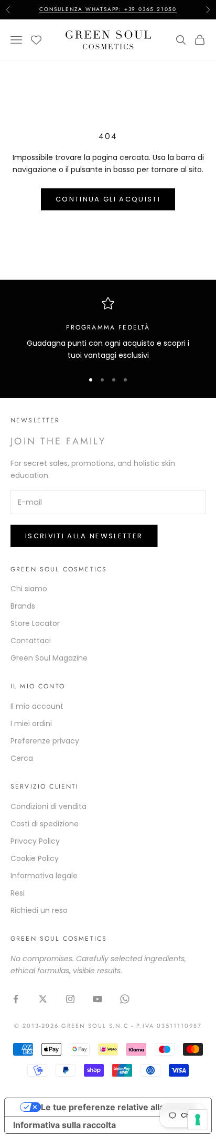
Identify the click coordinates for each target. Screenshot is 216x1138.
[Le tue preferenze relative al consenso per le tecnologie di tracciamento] (198, 1120)
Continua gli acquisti (108, 199)
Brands (22, 606)
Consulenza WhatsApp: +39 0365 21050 (108, 9)
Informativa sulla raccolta (64, 1125)
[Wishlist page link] (36, 40)
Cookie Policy (34, 858)
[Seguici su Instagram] (70, 999)
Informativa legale (44, 875)
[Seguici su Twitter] (43, 999)
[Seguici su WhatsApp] (125, 999)
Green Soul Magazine (49, 658)
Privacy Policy (35, 841)
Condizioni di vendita (48, 806)
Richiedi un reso (39, 910)
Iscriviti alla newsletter (84, 536)
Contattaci (30, 640)
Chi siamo (28, 588)
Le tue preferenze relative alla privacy (118, 1107)
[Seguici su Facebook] (15, 999)
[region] (108, 329)
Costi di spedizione (44, 823)
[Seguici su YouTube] (97, 999)
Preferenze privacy (44, 741)
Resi (17, 893)
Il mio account (36, 706)
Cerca (21, 758)
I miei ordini (31, 723)
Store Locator (35, 623)
